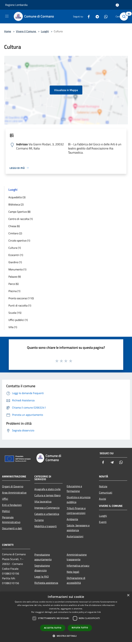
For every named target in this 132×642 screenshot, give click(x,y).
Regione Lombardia (16, 5)
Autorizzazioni (75, 536)
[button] (66, 636)
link (99, 612)
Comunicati (105, 492)
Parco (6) (13, 284)
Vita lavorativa (42, 501)
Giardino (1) (15, 262)
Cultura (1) (14, 248)
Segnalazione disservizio (42, 567)
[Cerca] (125, 16)
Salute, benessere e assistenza (78, 527)
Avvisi (102, 499)
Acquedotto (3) (16, 197)
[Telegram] (95, 16)
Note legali (73, 572)
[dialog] (66, 617)
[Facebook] (87, 16)
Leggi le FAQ (41, 576)
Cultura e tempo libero (47, 495)
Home (7, 31)
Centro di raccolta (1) (20, 219)
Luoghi (45, 31)
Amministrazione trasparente (77, 556)
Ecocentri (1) (15, 255)
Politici (6, 511)
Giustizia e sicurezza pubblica (78, 499)
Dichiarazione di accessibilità (76, 580)
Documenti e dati (12, 528)
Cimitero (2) (15, 233)
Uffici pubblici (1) (18, 320)
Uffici (5, 499)
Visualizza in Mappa (66, 90)
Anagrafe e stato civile (47, 489)
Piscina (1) (14, 291)
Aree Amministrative (14, 492)
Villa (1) (12, 327)
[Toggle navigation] (7, 16)
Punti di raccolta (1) (19, 305)
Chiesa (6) (14, 226)
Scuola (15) (14, 313)
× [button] (128, 595)
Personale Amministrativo (11, 519)
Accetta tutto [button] (52, 627)
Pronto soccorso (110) (21, 298)
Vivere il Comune (26, 31)
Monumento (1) (17, 269)
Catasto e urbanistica (46, 514)
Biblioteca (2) (16, 204)
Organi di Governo (12, 486)
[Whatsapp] (104, 16)
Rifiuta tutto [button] (80, 627)
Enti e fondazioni (12, 505)
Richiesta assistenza (46, 583)
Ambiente (72, 519)
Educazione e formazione (74, 488)
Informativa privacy (78, 565)
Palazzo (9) (14, 277)
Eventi (103, 522)
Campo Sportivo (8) (19, 212)
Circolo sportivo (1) (19, 240)
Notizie (103, 486)
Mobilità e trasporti (45, 526)
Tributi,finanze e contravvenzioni (76, 510)
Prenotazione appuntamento (43, 556)
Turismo (39, 520)
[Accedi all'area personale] (117, 5)
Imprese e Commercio (46, 508)
